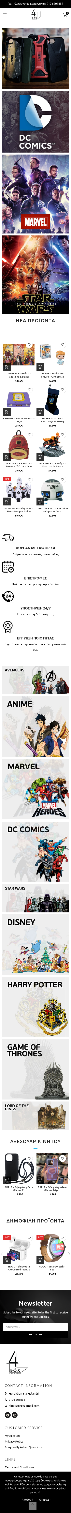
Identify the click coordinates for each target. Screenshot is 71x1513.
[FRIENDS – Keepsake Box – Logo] (19, 400)
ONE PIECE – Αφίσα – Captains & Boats (19, 375)
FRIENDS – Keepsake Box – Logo (19, 420)
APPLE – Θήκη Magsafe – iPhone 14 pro (52, 1188)
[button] (7, 367)
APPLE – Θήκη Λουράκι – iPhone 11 (19, 1188)
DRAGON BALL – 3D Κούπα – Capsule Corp (52, 510)
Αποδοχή (27, 1499)
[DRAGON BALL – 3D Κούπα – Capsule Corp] (52, 489)
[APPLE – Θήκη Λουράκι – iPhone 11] (19, 1168)
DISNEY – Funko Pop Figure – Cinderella (52, 375)
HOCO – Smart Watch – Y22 (52, 1268)
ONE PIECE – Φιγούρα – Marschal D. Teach (52, 465)
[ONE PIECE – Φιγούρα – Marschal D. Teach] (52, 445)
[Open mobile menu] (5, 15)
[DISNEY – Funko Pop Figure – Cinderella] (52, 355)
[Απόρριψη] (32, 1506)
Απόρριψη (45, 1499)
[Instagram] (15, 1415)
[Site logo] (35, 14)
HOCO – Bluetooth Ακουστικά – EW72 (19, 1268)
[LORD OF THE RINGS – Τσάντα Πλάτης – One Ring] (19, 445)
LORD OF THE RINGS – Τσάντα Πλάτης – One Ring (19, 466)
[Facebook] (8, 1415)
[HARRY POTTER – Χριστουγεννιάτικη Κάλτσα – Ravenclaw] (52, 400)
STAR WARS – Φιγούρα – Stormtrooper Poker (18, 510)
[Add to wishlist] (29, 344)
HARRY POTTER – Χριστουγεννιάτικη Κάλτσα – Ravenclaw (52, 421)
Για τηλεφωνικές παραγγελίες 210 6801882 (35, 3)
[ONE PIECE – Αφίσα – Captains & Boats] (19, 355)
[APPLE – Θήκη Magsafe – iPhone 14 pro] (52, 1168)
